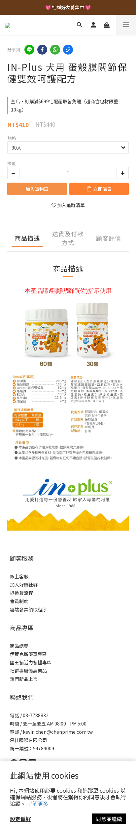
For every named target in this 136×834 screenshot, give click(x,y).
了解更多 (37, 804)
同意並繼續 (109, 819)
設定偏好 (20, 819)
